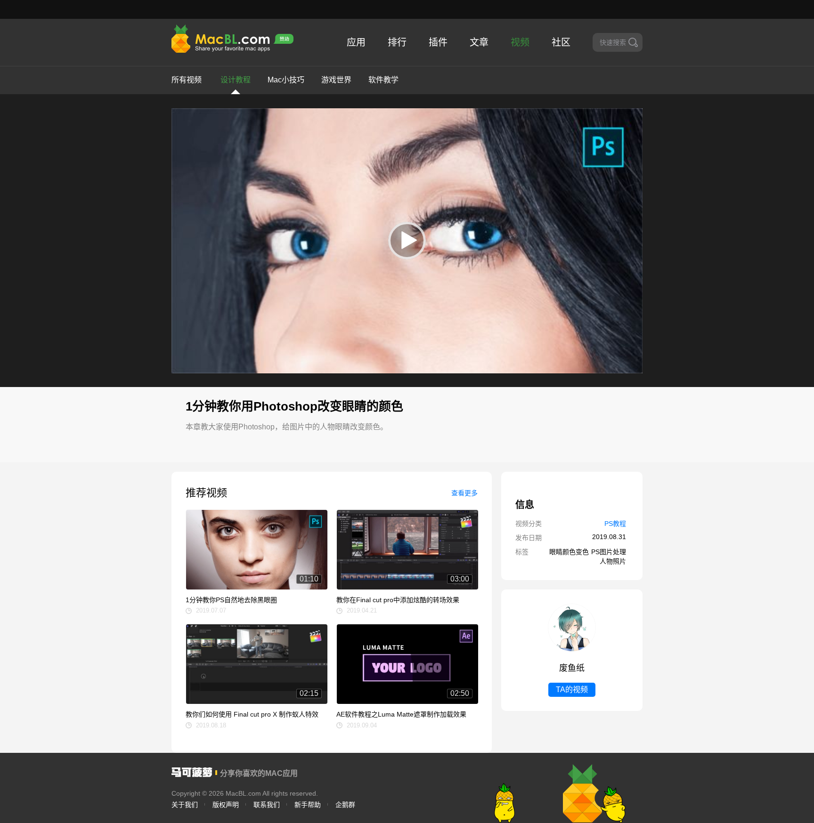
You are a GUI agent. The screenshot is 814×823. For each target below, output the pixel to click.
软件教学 (383, 80)
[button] (407, 240)
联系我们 (266, 804)
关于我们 (184, 804)
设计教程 (235, 80)
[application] (407, 240)
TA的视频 (572, 690)
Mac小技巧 (286, 80)
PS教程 (615, 523)
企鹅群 (345, 804)
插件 (438, 42)
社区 (561, 42)
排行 (397, 42)
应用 (356, 42)
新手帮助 (307, 804)
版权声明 (225, 804)
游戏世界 (336, 80)
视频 (520, 42)
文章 (479, 42)
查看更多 (464, 493)
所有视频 (186, 80)
